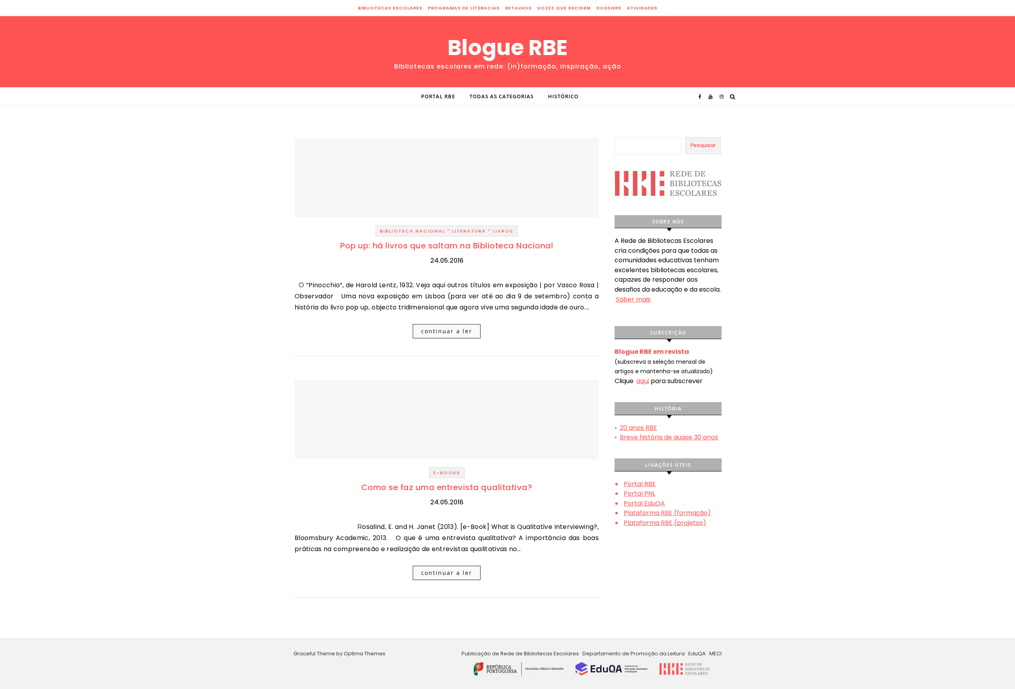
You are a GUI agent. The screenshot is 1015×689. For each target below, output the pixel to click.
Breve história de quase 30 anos (669, 437)
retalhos (518, 8)
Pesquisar (703, 145)
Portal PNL (639, 493)
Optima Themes (364, 653)
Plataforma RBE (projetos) (665, 522)
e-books (446, 473)
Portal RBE (438, 96)
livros (503, 231)
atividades (642, 8)
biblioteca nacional (412, 231)
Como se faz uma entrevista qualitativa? (446, 487)
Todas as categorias (501, 96)
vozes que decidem (564, 8)
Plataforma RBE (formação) (667, 512)
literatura (469, 231)
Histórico (563, 96)
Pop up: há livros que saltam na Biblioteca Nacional (446, 245)
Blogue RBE (508, 47)
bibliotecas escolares (390, 8)
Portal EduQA (644, 503)
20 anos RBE (638, 427)
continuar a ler (446, 331)
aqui (642, 381)
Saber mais (633, 299)
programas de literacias (464, 8)
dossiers (608, 8)
